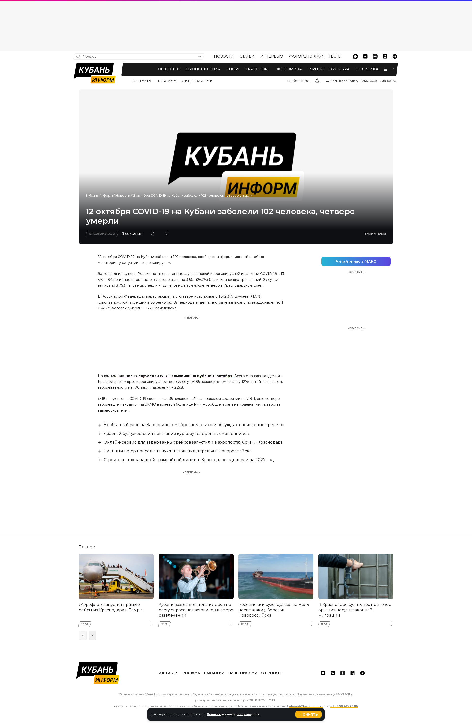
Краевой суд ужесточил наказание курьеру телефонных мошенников (176, 433)
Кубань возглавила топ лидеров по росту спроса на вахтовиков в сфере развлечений (196, 610)
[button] (308, 714)
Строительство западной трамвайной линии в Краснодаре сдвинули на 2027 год (189, 459)
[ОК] (385, 56)
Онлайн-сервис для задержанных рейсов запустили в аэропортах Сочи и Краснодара (193, 442)
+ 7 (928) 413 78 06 (344, 706)
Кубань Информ (99, 195)
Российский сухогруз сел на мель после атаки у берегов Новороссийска (273, 610)
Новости (122, 195)
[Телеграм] (394, 56)
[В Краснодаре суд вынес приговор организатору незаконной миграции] (355, 576)
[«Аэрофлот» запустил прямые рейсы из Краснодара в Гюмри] (116, 576)
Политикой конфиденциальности (233, 714)
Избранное (298, 81)
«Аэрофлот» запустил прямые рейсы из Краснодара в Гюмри (111, 607)
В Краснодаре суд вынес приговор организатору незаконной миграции (354, 610)
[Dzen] (375, 56)
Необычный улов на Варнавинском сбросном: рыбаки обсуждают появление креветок (194, 424)
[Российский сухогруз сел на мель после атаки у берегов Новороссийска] (275, 576)
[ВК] (365, 56)
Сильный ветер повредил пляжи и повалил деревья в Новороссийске (178, 451)
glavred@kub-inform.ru (306, 706)
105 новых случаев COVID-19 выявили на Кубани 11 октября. (175, 376)
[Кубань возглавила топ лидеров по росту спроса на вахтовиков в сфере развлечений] (196, 576)
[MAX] (355, 56)
